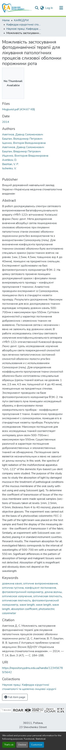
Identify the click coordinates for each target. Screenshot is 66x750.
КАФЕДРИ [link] (21, 20)
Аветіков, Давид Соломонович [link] (22, 134)
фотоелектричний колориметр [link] (22, 592)
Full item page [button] (16, 697)
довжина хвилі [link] (12, 583)
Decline (22, 744)
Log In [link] (49, 8)
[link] (33, 109)
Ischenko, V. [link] (9, 168)
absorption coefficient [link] (24, 609)
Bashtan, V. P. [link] (10, 164)
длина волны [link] (53, 592)
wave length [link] (27, 605)
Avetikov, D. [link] (9, 160)
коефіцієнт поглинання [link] (40, 588)
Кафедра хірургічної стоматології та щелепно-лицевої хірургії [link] (24, 25)
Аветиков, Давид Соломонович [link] (23, 147)
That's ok (8, 744)
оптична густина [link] (13, 588)
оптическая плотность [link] (47, 596)
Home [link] (6, 20)
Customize (36, 744)
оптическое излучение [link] (17, 596)
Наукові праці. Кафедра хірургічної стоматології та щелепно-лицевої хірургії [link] (24, 29)
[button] (17, 8)
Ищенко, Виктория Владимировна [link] (25, 156)
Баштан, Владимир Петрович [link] (21, 151)
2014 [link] (5, 122)
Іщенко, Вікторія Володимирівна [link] (24, 143)
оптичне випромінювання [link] (40, 583)
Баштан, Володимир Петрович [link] (22, 139)
